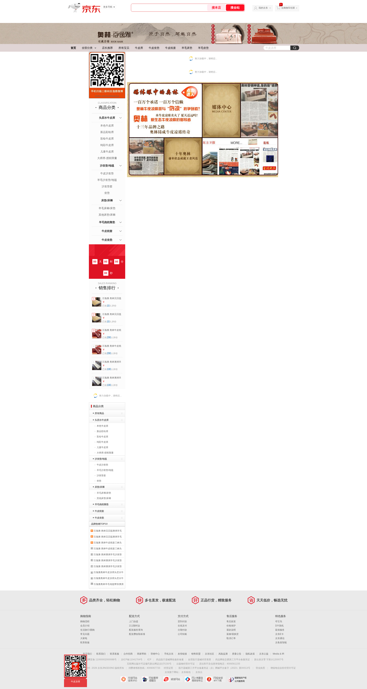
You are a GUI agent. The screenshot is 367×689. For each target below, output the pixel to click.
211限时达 (134, 625)
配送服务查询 (136, 630)
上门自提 (133, 621)
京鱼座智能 (281, 642)
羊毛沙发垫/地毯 (107, 179)
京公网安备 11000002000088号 (100, 659)
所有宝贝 (124, 47)
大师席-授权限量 (107, 158)
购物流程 (84, 621)
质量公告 (236, 653)
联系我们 (101, 653)
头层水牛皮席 (107, 117)
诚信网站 (173, 679)
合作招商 (128, 653)
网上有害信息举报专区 (194, 679)
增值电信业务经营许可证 (283, 668)
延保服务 (279, 630)
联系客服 (84, 642)
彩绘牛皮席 (107, 138)
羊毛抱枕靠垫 (107, 222)
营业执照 (260, 668)
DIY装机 (279, 625)
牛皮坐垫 (154, 47)
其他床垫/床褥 (107, 214)
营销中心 (155, 653)
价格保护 (231, 625)
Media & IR (278, 653)
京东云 (199, 672)
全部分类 (87, 47)
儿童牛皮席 (107, 151)
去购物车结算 (288, 8)
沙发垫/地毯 (107, 165)
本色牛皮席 (107, 125)
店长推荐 (107, 47)
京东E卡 (279, 634)
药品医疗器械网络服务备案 (170, 659)
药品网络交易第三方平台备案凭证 (232, 659)
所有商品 (99, 413)
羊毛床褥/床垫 (107, 208)
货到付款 (182, 621)
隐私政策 (250, 653)
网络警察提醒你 (151, 679)
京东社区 (209, 653)
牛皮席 (139, 47)
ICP (149, 659)
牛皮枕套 (170, 47)
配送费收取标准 (137, 634)
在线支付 (182, 625)
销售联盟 (196, 653)
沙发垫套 (107, 186)
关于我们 (87, 653)
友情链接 (182, 653)
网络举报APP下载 (216, 679)
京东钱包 (186, 672)
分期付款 (182, 630)
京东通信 (279, 638)
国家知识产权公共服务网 (237, 679)
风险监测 (223, 653)
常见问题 (84, 634)
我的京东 (263, 8)
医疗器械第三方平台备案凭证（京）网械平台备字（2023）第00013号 (214, 668)
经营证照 (168, 668)
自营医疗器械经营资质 (199, 659)
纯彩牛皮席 (107, 145)
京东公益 (263, 653)
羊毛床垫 (187, 47)
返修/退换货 (233, 634)
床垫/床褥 (107, 200)
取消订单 (231, 638)
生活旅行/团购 (87, 630)
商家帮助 (141, 653)
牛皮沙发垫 (107, 173)
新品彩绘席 (107, 132)
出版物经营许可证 (185, 663)
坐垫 (107, 192)
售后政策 (231, 621)
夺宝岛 (278, 621)
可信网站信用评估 (130, 679)
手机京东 (168, 653)
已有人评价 (109, 305)
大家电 (83, 638)
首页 (73, 47)
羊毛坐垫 (203, 47)
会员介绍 (84, 625)
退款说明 (231, 630)
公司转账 (182, 634)
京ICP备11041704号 (131, 659)
